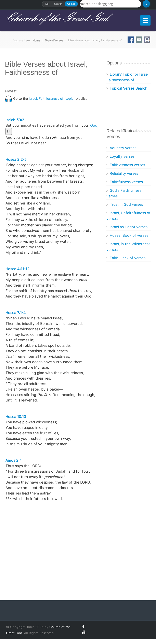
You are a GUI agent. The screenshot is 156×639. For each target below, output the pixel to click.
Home (36, 40)
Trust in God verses (126, 204)
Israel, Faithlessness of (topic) (52, 98)
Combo (71, 3)
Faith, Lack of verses (127, 258)
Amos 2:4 (13, 460)
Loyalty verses (122, 156)
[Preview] (8, 131)
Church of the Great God (56, 18)
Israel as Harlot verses (128, 227)
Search (58, 3)
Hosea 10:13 (15, 416)
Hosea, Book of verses (129, 235)
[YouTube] (83, 632)
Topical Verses (54, 40)
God (93, 125)
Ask (47, 3)
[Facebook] (83, 626)
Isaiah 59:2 (14, 120)
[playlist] (8, 98)
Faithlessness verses (127, 165)
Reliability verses (124, 173)
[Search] (146, 3)
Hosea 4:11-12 (17, 269)
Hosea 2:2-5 (16, 159)
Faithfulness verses (126, 182)
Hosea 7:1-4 (15, 312)
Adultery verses (123, 148)
